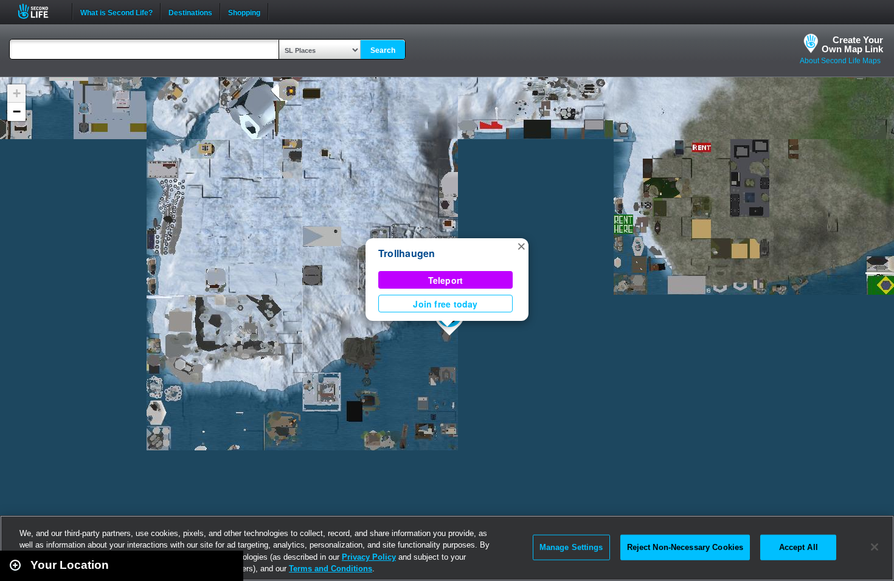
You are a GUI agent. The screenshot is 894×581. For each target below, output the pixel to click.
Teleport (445, 280)
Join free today (445, 304)
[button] (521, 245)
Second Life (40, 11)
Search (382, 50)
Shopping (244, 12)
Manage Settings (571, 547)
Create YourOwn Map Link (852, 44)
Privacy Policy (369, 557)
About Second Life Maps (840, 61)
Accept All (798, 547)
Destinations (190, 12)
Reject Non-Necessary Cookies (685, 547)
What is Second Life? (116, 12)
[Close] (874, 547)
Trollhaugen (406, 253)
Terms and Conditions (330, 568)
